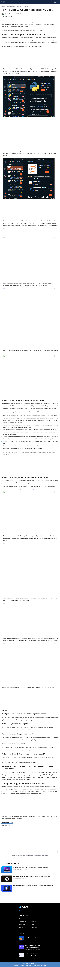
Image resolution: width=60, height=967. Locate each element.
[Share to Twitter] (6, 17)
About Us (15, 965)
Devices (19, 6)
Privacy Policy (29, 965)
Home (3, 6)
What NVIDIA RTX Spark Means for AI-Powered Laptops (30, 867)
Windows (27, 6)
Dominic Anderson (9, 13)
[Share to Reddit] (9, 17)
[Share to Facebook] (3, 17)
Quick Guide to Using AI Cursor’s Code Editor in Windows (31, 876)
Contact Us (21, 965)
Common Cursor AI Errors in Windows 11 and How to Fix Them (33, 885)
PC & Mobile (11, 6)
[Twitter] (22, 910)
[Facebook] (20, 910)
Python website (36, 489)
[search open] (55, 2)
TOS (35, 965)
